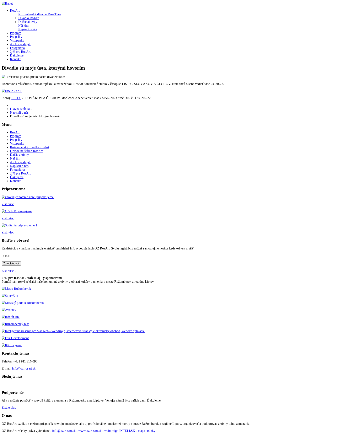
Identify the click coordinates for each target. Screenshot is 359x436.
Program (15, 33)
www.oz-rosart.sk (90, 430)
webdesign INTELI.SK (119, 430)
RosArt (15, 10)
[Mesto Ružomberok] (16, 288)
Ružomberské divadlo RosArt (29, 147)
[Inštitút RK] (11, 317)
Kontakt (15, 59)
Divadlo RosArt (28, 18)
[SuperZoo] (10, 295)
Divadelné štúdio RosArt (26, 151)
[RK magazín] (12, 345)
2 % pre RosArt (20, 51)
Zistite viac (9, 407)
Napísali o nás (27, 29)
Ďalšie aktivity (27, 21)
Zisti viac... (9, 271)
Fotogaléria (17, 48)
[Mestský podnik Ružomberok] (23, 303)
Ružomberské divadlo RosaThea (39, 14)
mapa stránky (146, 430)
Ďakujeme (16, 55)
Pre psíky (16, 36)
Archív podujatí (20, 44)
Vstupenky (17, 40)
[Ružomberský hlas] (15, 324)
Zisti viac (8, 204)
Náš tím (23, 25)
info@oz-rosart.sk (24, 368)
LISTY (16, 98)
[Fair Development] (15, 338)
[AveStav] (9, 310)
